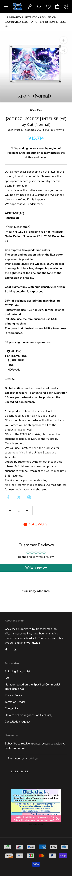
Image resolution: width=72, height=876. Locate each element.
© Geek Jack (36, 824)
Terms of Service (15, 702)
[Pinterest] (29, 497)
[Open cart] (57, 6)
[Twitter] (19, 497)
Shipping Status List (17, 671)
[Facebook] (8, 497)
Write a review (36, 567)
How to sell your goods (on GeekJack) (28, 715)
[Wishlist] (48, 6)
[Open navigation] (6, 6)
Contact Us (12, 708)
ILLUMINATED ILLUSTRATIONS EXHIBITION (30, 17)
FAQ (7, 678)
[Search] (39, 6)
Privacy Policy (13, 695)
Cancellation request (17, 722)
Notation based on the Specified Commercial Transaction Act (32, 687)
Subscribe (20, 771)
